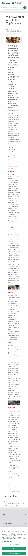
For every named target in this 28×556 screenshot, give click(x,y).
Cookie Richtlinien (8, 541)
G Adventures (12, 343)
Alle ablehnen (14, 549)
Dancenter (11, 171)
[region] (14, 541)
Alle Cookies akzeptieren (14, 553)
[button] (13, 3)
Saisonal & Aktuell (11, 34)
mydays (10, 292)
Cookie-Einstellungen (14, 544)
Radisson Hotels (13, 110)
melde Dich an (11, 503)
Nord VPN (11, 228)
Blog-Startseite (11, 31)
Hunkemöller (12, 408)
